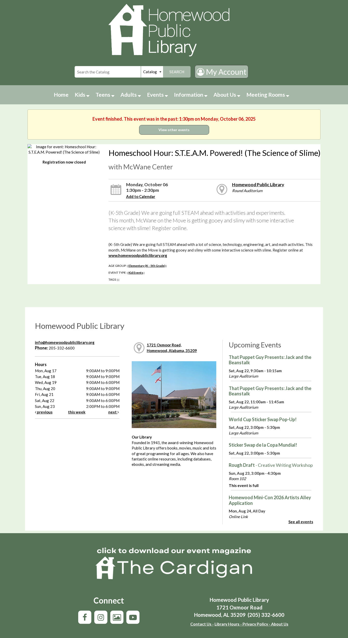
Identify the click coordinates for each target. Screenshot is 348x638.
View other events (174, 130)
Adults (129, 94)
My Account (225, 71)
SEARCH (176, 71)
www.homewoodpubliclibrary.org (138, 255)
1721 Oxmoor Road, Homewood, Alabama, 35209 (172, 348)
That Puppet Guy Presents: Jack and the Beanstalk (270, 360)
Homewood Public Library (258, 184)
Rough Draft (271, 465)
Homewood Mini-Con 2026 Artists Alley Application (270, 500)
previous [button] (44, 412)
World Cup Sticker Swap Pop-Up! (263, 419)
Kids (80, 94)
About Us (225, 94)
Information (189, 94)
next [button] (112, 412)
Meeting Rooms (266, 94)
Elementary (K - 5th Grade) (146, 266)
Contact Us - (202, 623)
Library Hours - (228, 623)
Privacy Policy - (256, 623)
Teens (103, 94)
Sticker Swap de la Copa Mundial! (263, 445)
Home (61, 94)
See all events (300, 521)
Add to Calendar (140, 196)
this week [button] (76, 412)
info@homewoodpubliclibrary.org (65, 342)
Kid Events (135, 272)
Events (156, 94)
